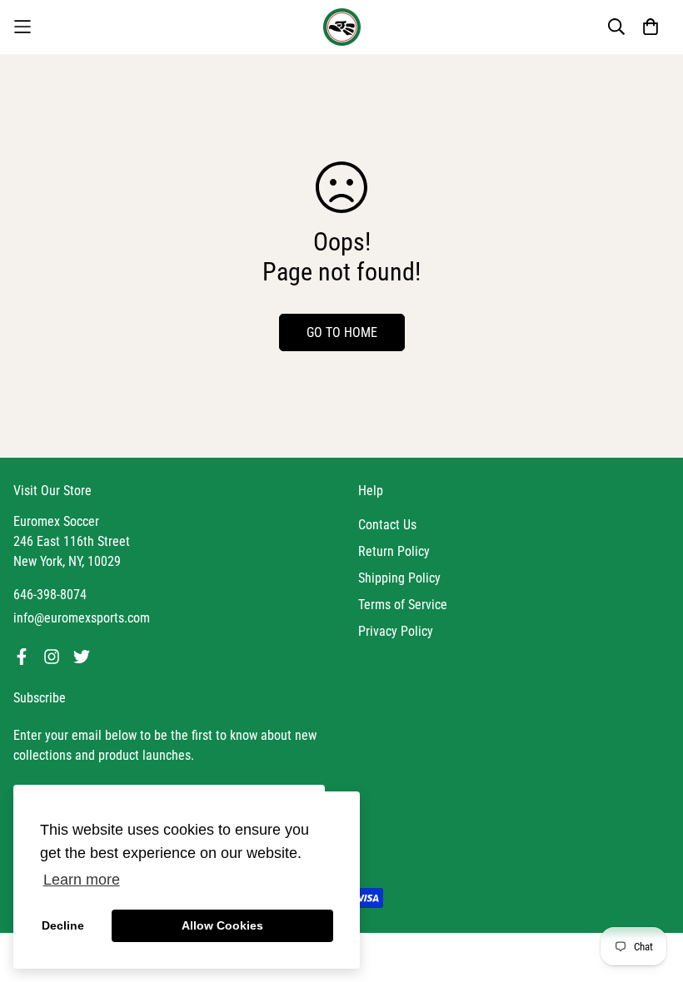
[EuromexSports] (342, 27)
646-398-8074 (50, 595)
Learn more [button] (81, 879)
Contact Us (387, 525)
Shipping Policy (399, 578)
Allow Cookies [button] (222, 925)
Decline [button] (63, 925)
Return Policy (394, 551)
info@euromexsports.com (81, 618)
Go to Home (342, 332)
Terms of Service (402, 605)
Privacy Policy (395, 631)
